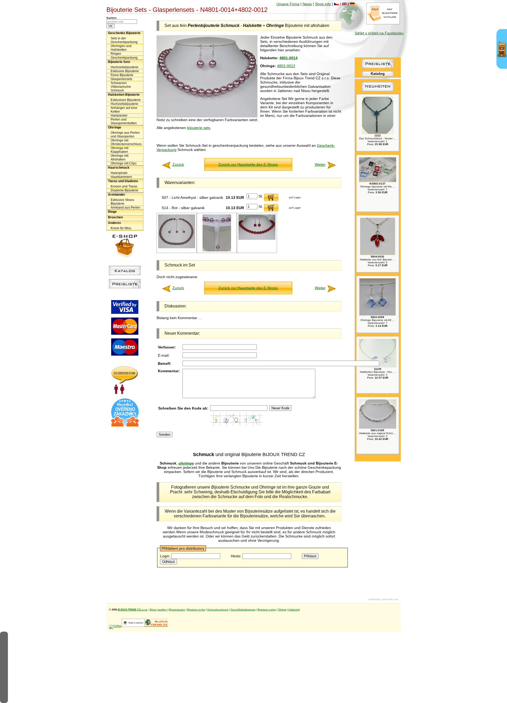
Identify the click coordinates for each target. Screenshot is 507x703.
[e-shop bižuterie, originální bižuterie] (156, 626)
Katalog (378, 73)
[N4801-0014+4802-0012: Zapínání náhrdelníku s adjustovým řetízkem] (217, 250)
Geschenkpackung (124, 57)
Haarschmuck (118, 167)
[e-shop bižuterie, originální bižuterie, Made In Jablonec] (133, 626)
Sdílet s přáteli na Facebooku (379, 33)
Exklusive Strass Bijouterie (122, 201)
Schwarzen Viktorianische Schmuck (121, 86)
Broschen (115, 217)
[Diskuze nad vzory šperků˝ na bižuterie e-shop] (124, 393)
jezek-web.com (390, 599)
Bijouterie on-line (196, 609)
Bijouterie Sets (119, 62)
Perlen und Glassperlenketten (124, 121)
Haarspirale (119, 173)
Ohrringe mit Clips (124, 163)
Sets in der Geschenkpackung (124, 40)
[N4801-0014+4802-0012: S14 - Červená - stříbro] (256, 238)
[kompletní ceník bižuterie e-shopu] (125, 287)
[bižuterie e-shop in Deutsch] (352, 4)
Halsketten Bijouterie (124, 95)
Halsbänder (119, 115)
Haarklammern (121, 177)
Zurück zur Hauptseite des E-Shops (248, 164)
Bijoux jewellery (159, 609)
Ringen (116, 54)
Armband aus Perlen (125, 207)
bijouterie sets (198, 128)
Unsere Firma (287, 4)
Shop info (323, 4)
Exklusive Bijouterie (125, 71)
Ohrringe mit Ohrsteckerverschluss (126, 142)
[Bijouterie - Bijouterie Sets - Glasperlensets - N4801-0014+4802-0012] (207, 116)
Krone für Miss (121, 228)
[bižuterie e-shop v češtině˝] (336, 4)
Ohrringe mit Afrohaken (119, 157)
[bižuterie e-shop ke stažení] (383, 23)
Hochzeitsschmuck (217, 609)
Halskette (293, 609)
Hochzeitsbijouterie (124, 67)
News (307, 4)
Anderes (114, 223)
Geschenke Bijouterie (124, 33)
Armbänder (116, 194)
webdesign (374, 599)
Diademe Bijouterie (124, 190)
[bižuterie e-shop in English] (344, 4)
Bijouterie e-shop (267, 609)
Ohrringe (114, 127)
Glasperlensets (121, 79)
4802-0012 (286, 66)
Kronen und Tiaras (124, 186)
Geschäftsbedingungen (243, 609)
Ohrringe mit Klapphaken (119, 150)
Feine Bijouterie (122, 75)
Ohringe (282, 609)
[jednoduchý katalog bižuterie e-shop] (125, 274)
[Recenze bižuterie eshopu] (125, 425)
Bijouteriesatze (177, 609)
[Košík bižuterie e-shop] (125, 256)
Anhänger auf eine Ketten (124, 109)
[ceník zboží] (378, 67)
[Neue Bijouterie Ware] (378, 91)
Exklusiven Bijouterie (126, 100)
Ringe (112, 212)
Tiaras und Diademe (123, 181)
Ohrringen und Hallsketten (121, 48)
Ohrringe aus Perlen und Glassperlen (125, 134)
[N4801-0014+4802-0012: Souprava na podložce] (176, 247)
